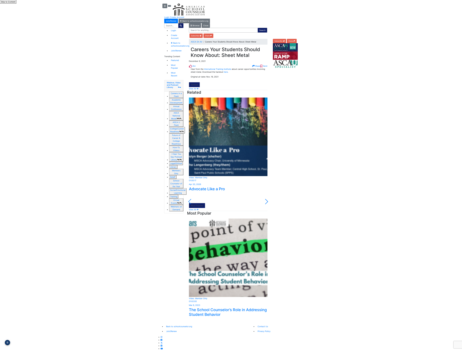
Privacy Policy (264, 331)
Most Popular (174, 66)
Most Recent (174, 74)
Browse (195, 25)
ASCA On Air (196, 42)
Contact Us (263, 326)
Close (205, 25)
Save (264, 66)
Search (262, 30)
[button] (176, 95)
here (226, 72)
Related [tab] (194, 84)
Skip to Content (8, 2)
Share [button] (207, 36)
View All (192, 88)
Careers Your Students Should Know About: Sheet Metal (225, 52)
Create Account (177, 17)
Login (166, 17)
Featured (175, 60)
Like (194, 66)
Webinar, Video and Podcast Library (174, 84)
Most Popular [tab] (197, 205)
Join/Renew (171, 21)
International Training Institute (217, 69)
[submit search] (180, 25)
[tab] (173, 86)
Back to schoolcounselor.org (177, 44)
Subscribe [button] (195, 36)
